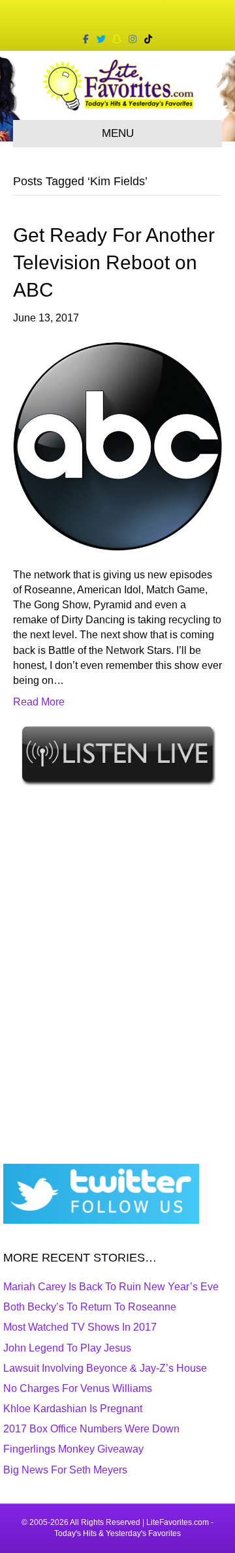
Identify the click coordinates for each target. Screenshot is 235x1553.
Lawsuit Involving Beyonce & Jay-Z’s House (105, 1368)
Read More (39, 701)
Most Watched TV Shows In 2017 (80, 1327)
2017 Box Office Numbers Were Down (91, 1428)
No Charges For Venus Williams (77, 1388)
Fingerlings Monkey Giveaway (73, 1449)
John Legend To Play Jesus (67, 1347)
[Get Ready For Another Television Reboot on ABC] (117, 445)
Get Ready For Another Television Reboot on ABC (114, 262)
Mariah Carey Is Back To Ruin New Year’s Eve (111, 1286)
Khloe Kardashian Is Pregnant (72, 1408)
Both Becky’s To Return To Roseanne (89, 1306)
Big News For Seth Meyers (65, 1469)
